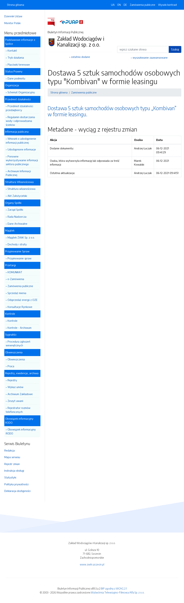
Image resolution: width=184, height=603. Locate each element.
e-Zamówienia (16, 279)
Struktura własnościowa (21, 188)
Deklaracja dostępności (17, 490)
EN (119, 4)
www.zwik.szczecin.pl (92, 564)
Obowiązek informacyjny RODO (21, 431)
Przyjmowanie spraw (19, 258)
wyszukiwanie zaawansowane (150, 57)
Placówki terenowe (19, 64)
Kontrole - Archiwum (19, 327)
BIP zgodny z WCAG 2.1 (114, 588)
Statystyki (10, 477)
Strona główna (15, 4)
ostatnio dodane (80, 56)
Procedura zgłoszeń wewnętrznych (18, 343)
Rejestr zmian (12, 464)
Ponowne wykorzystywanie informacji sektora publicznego (22, 160)
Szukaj (175, 49)
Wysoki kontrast (167, 4)
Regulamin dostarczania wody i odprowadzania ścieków (20, 120)
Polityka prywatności (16, 484)
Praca (11, 366)
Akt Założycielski (17, 195)
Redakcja (9, 450)
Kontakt (12, 50)
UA (113, 4)
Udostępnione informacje (22, 149)
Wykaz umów (15, 387)
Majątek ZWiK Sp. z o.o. (21, 237)
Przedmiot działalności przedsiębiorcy (19, 108)
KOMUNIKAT (15, 272)
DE (125, 4)
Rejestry (12, 380)
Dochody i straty (17, 244)
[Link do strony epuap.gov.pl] (71, 21)
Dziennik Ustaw (13, 16)
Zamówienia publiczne (20, 286)
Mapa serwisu (12, 457)
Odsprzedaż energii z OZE (22, 299)
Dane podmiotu (16, 78)
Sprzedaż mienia (17, 293)
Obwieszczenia (16, 359)
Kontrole (12, 320)
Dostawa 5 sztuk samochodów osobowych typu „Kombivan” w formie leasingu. (112, 111)
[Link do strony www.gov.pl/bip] (53, 21)
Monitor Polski (12, 23)
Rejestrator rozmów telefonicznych (18, 409)
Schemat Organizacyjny (21, 92)
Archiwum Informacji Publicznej (18, 173)
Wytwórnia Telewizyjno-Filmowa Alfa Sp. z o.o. (117, 592)
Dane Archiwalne (17, 223)
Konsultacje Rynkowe (20, 306)
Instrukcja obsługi (14, 470)
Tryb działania (16, 57)
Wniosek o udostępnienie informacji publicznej (21, 140)
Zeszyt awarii (15, 400)
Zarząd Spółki (15, 209)
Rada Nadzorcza (17, 216)
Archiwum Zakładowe (20, 394)
